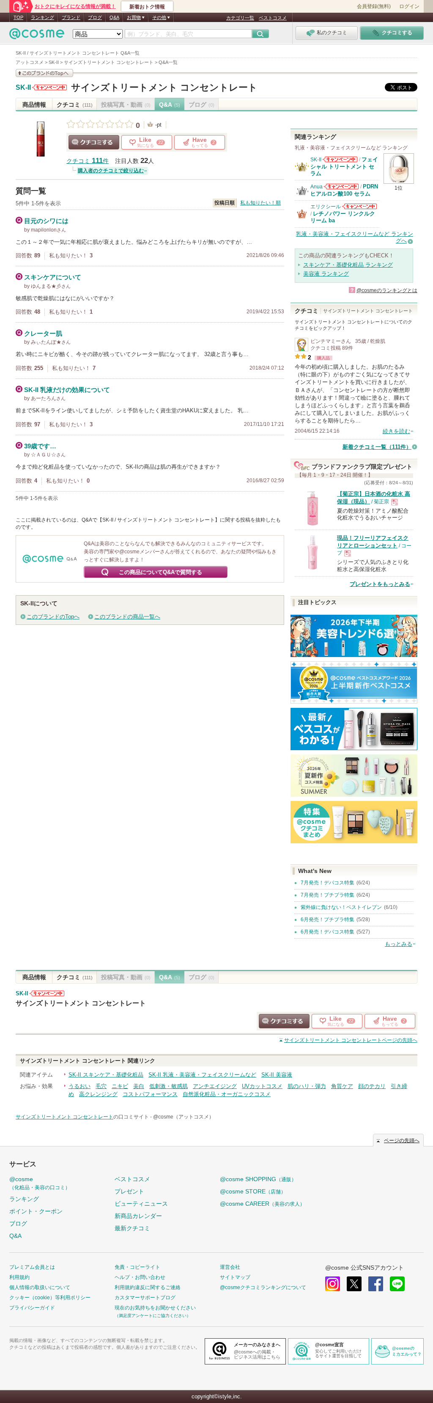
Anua (316, 187)
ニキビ (120, 1086)
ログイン (409, 6)
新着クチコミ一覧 (377, 447)
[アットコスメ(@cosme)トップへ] (36, 36)
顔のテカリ (372, 1086)
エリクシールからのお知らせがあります (359, 206)
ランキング (42, 17)
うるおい (79, 1086)
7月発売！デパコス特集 (327, 883)
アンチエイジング (215, 1086)
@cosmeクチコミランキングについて (263, 1287)
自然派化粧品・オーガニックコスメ (227, 1094)
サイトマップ (235, 1277)
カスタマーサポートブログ (145, 1298)
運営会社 (230, 1267)
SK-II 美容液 (276, 1075)
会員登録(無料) (374, 6)
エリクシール (325, 207)
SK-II (23, 87)
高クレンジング (98, 1094)
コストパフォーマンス (150, 1094)
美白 (138, 1086)
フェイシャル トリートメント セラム (344, 166)
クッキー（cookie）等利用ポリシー (49, 1298)
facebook (375, 1283)
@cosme (39, 1183)
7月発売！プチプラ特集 (327, 895)
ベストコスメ (273, 17)
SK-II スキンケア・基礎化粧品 (106, 1075)
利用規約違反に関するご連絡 (148, 1287)
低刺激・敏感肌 (168, 1086)
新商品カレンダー (138, 1215)
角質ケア (342, 1086)
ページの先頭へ (350, 1040)
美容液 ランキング (326, 274)
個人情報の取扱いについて (39, 1287)
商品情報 (34, 104)
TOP (18, 17)
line (397, 1283)
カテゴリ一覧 (240, 17)
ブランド (71, 17)
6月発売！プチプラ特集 (327, 919)
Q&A (114, 17)
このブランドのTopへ (53, 616)
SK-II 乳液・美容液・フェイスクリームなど (202, 1075)
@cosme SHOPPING (258, 1179)
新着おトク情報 (147, 7)
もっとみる (398, 944)
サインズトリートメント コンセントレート (164, 87)
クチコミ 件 (87, 161)
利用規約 (19, 1277)
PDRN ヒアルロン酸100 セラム (344, 189)
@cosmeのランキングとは (386, 290)
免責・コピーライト (137, 1267)
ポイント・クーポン (36, 1211)
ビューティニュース (141, 1203)
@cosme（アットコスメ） (183, 1117)
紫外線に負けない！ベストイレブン (341, 907)
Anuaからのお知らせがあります (341, 186)
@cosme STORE (253, 1191)
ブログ (95, 17)
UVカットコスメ (262, 1086)
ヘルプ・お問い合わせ (140, 1277)
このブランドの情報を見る (44, 73)
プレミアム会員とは (32, 1267)
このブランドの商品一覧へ (127, 616)
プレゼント (129, 1191)
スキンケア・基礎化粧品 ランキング (348, 265)
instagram (332, 1283)
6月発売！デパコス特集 (327, 932)
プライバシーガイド (32, 1308)
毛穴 (101, 1086)
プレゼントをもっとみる (380, 584)
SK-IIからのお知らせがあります (49, 87)
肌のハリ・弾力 (307, 1086)
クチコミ (75, 104)
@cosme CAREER (262, 1203)
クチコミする (94, 142)
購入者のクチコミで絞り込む (111, 171)
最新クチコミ (132, 1228)
